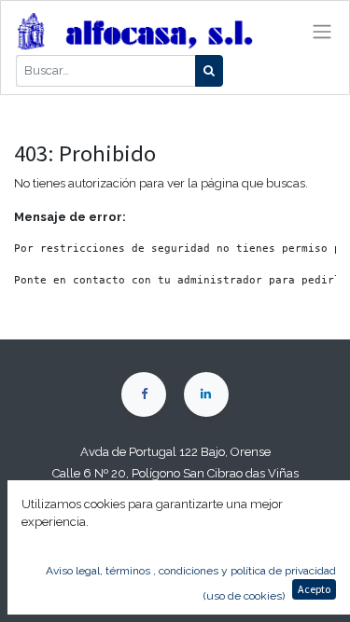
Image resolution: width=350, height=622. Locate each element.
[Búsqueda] (209, 71)
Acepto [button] (314, 589)
